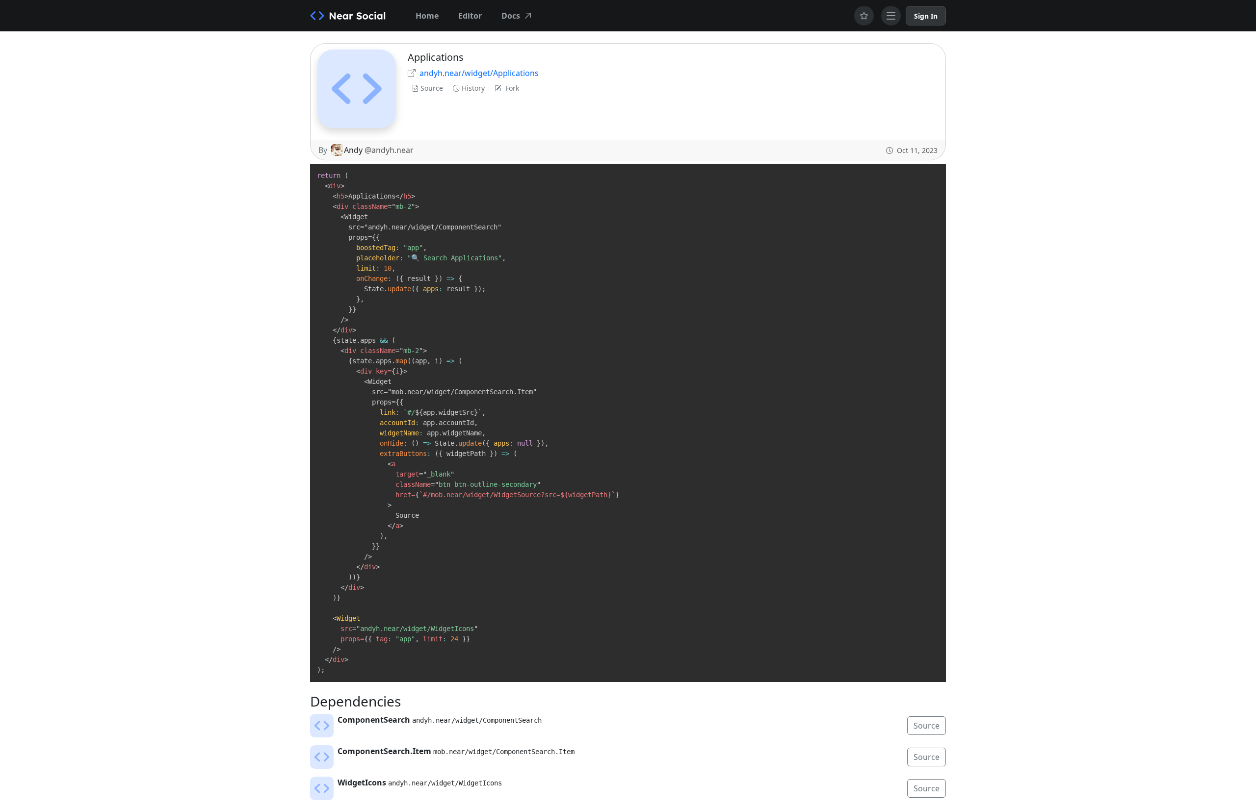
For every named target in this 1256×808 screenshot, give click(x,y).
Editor (470, 15)
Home (427, 15)
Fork (512, 88)
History (473, 88)
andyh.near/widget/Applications (479, 73)
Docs (510, 15)
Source (431, 88)
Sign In (926, 16)
